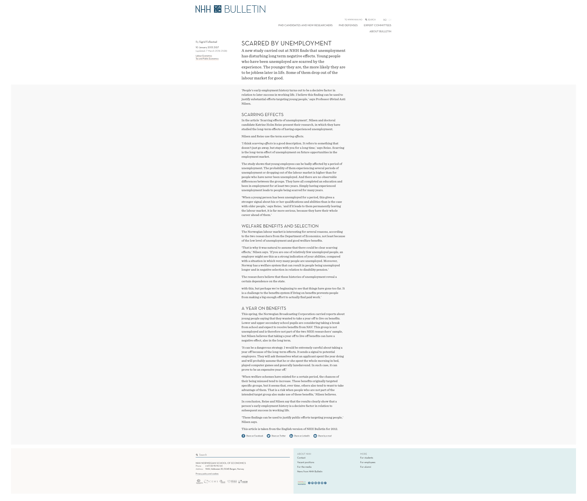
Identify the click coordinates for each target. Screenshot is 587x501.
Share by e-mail (325, 435)
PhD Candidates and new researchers (305, 25)
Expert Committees (377, 25)
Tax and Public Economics (207, 58)
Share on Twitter (278, 435)
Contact (301, 457)
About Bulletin (380, 31)
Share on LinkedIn (302, 435)
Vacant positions (305, 462)
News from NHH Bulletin (309, 471)
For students (366, 457)
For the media (304, 466)
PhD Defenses (348, 25)
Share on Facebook (254, 435)
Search (283, 453)
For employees (367, 462)
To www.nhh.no (353, 19)
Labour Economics (204, 55)
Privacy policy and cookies (207, 473)
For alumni (365, 466)
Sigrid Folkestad (208, 41)
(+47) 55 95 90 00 (214, 465)
